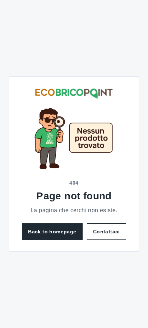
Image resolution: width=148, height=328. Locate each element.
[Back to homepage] (74, 93)
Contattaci (106, 231)
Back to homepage (52, 231)
